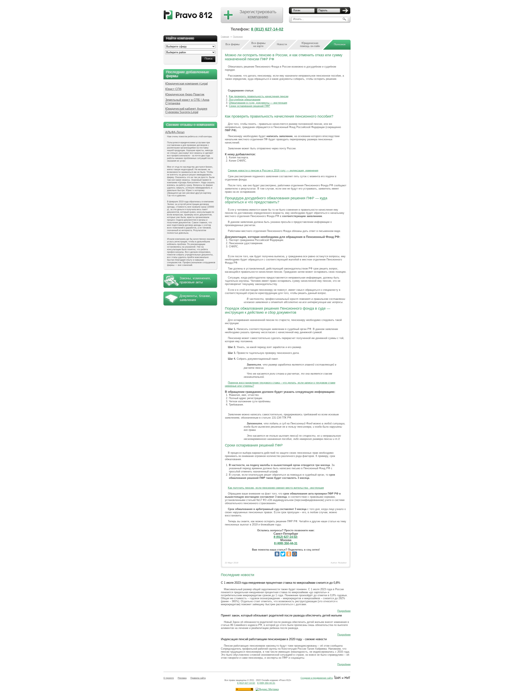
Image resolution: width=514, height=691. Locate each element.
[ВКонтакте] (277, 554)
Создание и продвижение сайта (317, 678)
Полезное (238, 36)
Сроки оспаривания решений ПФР (249, 105)
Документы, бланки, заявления (195, 298)
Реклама (182, 678)
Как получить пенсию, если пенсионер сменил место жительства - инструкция (276, 487)
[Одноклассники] (288, 554)
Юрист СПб (173, 89)
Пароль (322, 10)
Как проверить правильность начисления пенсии (258, 96)
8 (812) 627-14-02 (267, 29)
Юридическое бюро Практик (184, 94)
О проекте (168, 678)
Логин (296, 10)
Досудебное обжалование (244, 99)
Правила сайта (198, 678)
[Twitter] (282, 554)
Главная (225, 36)
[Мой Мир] (294, 554)
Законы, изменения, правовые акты (195, 280)
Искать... (298, 18)
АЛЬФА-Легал (175, 132)
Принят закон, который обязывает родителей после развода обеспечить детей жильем (281, 615)
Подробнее (344, 610)
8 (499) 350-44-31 (285, 543)
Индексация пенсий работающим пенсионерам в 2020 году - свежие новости (274, 639)
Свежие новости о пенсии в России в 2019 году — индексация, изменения (273, 170)
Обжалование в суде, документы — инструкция (258, 102)
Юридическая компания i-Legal (186, 83)
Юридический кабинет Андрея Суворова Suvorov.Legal (186, 110)
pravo (188, 14)
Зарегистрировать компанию (258, 14)
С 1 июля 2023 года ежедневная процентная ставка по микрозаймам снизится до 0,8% (280, 582)
